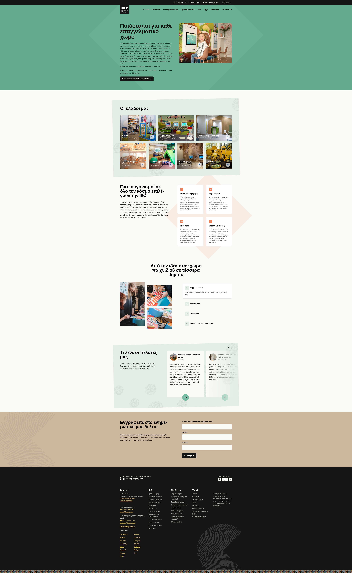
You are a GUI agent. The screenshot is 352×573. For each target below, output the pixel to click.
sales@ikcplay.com (134, 479)
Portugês (137, 547)
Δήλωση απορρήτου (155, 519)
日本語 (122, 556)
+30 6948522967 (194, 2)
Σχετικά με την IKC (188, 10)
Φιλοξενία (195, 497)
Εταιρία (185, 443)
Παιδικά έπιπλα (176, 508)
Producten (156, 10)
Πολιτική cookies (154, 522)
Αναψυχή (195, 505)
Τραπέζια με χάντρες (178, 502)
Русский (123, 550)
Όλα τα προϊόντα (176, 522)
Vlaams (136, 534)
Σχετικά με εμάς (153, 494)
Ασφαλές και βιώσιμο (155, 500)
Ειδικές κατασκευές (170, 10)
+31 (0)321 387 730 (127, 509)
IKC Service (152, 508)
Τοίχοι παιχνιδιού (176, 514)
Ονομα (184, 432)
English (122, 537)
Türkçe (136, 550)
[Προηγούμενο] (228, 348)
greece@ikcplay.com (212, 2)
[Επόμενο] (231, 348)
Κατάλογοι (215, 10)
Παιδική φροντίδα (198, 508)
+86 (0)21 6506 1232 (127, 520)
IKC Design (152, 505)
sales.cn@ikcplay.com (127, 523)
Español (123, 541)
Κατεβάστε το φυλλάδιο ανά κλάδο (135, 79)
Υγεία (194, 502)
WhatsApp (179, 2)
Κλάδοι (146, 10)
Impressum (152, 528)
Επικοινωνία (227, 10)
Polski (122, 547)
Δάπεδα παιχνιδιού (177, 511)
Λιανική (194, 494)
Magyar (122, 553)
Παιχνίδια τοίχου (176, 494)
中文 (135, 553)
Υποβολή (190, 456)
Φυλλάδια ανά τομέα (199, 517)
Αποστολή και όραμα (155, 497)
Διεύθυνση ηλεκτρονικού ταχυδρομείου (197, 422)
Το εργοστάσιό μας (154, 502)
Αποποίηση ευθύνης (155, 525)
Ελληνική (123, 544)
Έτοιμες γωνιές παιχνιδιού (179, 505)
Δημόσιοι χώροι (197, 500)
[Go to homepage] (124, 9)
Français (137, 541)
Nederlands (124, 534)
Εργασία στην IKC (154, 511)
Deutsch (137, 537)
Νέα (199, 10)
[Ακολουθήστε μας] (219, 479)
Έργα (206, 10)
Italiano (136, 544)
